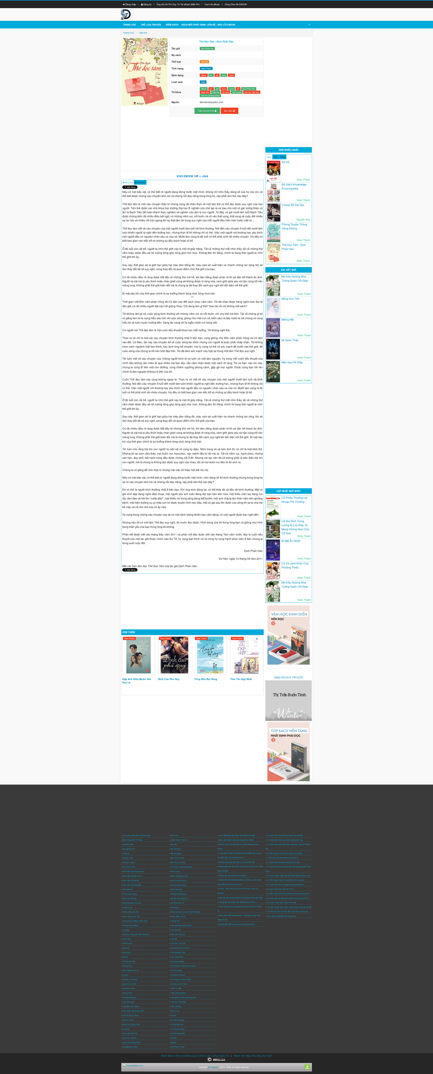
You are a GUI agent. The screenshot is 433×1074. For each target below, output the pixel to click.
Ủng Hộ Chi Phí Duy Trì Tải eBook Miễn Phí (178, 4)
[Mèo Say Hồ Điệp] (273, 371)
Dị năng (225, 92)
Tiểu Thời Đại (176, 1006)
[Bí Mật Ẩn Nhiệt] (273, 550)
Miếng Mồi (287, 319)
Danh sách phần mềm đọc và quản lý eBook (236, 840)
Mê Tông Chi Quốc (178, 862)
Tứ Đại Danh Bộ (177, 1024)
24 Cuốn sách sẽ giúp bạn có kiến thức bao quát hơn (288, 898)
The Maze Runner (178, 975)
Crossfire (126, 930)
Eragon (126, 975)
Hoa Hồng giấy (128, 1002)
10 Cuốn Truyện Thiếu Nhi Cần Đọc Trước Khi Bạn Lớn (288, 875)
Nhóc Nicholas (176, 889)
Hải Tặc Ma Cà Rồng (131, 1015)
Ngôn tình (205, 92)
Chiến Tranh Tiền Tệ (179, 840)
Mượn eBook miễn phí (172, 1055)
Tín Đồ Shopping (177, 1020)
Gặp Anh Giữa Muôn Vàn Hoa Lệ (136, 680)
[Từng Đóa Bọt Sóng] (210, 655)
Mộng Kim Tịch (290, 299)
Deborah (126, 948)
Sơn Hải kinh (176, 930)
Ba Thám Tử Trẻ (129, 867)
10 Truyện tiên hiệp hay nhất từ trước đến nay (285, 840)
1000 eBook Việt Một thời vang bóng (281, 916)
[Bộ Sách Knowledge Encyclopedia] (273, 192)
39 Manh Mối (128, 844)
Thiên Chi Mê (176, 988)
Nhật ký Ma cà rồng (178, 885)
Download (141, 182)
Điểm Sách (172, 24)
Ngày (269, 156)
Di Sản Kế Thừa (129, 961)
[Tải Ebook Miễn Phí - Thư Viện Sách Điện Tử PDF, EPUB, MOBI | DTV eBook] (125, 14)
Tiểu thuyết (236, 92)
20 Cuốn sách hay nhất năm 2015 (280, 889)
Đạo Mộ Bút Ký (128, 849)
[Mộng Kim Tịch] (273, 307)
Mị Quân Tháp (290, 340)
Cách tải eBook (212, 4)
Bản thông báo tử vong (132, 903)
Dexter (125, 957)
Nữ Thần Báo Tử (177, 903)
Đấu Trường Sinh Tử (131, 970)
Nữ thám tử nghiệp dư (179, 898)
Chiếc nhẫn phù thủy (131, 912)
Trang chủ (129, 24)
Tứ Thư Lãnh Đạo (178, 1029)
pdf (217, 75)
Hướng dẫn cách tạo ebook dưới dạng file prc (236, 924)
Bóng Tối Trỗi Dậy (130, 898)
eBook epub (191, 1055)
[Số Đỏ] (273, 171)
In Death (126, 1029)
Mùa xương (175, 871)
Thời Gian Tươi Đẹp (178, 1002)
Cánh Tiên (127, 939)
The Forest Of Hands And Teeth (183, 966)
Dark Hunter (127, 943)
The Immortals (176, 970)
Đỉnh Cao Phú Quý (168, 679)
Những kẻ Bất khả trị (179, 894)
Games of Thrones (130, 979)
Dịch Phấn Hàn (207, 48)
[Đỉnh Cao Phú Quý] (174, 655)
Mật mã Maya (176, 853)
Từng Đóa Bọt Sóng (205, 679)
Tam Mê (174, 939)
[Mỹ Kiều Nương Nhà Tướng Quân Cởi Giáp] (273, 286)
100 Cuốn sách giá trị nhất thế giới (136, 835)
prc (211, 75)
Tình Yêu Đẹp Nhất (241, 679)
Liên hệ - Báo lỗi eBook (221, 24)
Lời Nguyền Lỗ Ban (130, 1047)
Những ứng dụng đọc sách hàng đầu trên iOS (237, 862)
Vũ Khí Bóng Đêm (178, 1033)
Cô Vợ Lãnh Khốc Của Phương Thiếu (295, 565)
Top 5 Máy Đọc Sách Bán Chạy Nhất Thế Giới (237, 835)
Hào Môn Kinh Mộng (131, 1006)
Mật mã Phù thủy (177, 858)
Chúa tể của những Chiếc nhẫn (135, 921)
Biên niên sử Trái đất (131, 880)
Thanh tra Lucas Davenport (181, 867)
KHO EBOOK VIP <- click (192, 176)
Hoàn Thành (129, 638)
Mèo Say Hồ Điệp (292, 362)
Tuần (276, 156)
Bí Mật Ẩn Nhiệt (290, 541)
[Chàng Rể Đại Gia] (273, 212)
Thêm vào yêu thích (206, 110)
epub (224, 75)
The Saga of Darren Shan (181, 979)
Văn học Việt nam (252, 92)
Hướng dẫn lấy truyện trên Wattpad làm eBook (237, 902)
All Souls (126, 853)
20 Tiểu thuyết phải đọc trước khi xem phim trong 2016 (288, 893)
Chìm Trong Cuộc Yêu (131, 916)
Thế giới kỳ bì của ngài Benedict (183, 997)
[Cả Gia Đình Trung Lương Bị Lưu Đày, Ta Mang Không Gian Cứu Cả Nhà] (273, 529)
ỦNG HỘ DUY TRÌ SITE (288, 677)
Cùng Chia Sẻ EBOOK (236, 4)
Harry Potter (127, 993)
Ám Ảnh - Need (129, 862)
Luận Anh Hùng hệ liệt (132, 1042)
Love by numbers (129, 1038)
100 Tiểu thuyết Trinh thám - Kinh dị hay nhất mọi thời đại (289, 907)
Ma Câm (174, 844)
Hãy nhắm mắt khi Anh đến (133, 1011)
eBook (203, 75)
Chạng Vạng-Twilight (131, 925)
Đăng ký (147, 4)
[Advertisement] (192, 143)
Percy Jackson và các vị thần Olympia (185, 912)
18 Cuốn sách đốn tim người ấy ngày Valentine (285, 884)
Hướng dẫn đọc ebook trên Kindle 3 (233, 875)
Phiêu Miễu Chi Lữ (178, 916)
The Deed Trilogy (177, 961)
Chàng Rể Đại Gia (293, 205)
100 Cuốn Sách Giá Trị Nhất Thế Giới (281, 902)
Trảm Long (175, 1011)
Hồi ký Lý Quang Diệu (131, 1024)
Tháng (282, 156)
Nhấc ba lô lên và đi (178, 880)
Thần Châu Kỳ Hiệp (178, 993)
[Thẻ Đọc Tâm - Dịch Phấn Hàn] (273, 253)
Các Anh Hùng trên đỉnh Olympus (136, 934)
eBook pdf (205, 1055)
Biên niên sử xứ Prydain (132, 885)
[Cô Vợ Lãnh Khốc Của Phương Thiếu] (273, 570)
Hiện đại (204, 61)
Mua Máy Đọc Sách (262, 1055)
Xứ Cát (173, 1038)
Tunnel (173, 1015)
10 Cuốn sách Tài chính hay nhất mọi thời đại (285, 835)
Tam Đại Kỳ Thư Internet (180, 948)
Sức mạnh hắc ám (178, 934)
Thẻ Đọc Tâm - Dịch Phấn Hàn (294, 247)
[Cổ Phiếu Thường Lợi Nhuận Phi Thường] (273, 507)
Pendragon (175, 907)
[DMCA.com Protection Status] (216, 1059)
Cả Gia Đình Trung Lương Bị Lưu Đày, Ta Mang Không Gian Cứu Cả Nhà (295, 527)
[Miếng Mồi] (273, 327)
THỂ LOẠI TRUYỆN (151, 24)
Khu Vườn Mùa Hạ (130, 1033)
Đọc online (228, 110)
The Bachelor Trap (178, 952)
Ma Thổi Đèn (176, 849)
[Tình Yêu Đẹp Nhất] (246, 655)
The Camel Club (177, 957)
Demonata (127, 952)
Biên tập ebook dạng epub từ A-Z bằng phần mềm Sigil (240, 897)
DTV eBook (213, 1067)
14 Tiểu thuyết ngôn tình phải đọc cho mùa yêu (285, 880)
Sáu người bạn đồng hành (181, 925)
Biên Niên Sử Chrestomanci (133, 871)
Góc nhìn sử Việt (129, 984)
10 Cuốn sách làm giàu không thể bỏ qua (283, 862)
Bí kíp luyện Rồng (130, 894)
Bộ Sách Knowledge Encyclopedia (294, 186)
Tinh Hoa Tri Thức (178, 1047)
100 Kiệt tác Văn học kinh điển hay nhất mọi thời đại (287, 911)
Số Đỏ (285, 162)
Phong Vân (175, 921)
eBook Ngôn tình (221, 1055)
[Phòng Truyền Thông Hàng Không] (273, 232)
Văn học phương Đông (210, 95)
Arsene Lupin (128, 858)
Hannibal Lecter (129, 988)
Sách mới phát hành (193, 24)
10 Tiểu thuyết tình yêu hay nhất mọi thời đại (284, 853)
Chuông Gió (127, 907)
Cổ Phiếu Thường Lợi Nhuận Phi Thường (294, 500)
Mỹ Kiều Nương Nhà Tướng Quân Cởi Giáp (294, 278)
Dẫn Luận (175, 835)
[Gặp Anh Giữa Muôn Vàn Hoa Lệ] (138, 655)
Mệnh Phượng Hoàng (179, 876)
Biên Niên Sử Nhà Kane (132, 876)
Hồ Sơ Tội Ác (128, 1020)
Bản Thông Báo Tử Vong (132, 840)
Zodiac (173, 1042)
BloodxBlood (128, 889)
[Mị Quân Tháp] (273, 349)
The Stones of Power (179, 984)
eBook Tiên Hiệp (242, 1055)
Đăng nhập (130, 4)
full (238, 88)
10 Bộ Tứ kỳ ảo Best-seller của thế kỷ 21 (283, 858)
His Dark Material (129, 997)
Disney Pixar (127, 966)
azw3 (231, 75)
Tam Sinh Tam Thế (178, 943)
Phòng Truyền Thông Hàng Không (294, 226)
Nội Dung (128, 182)
